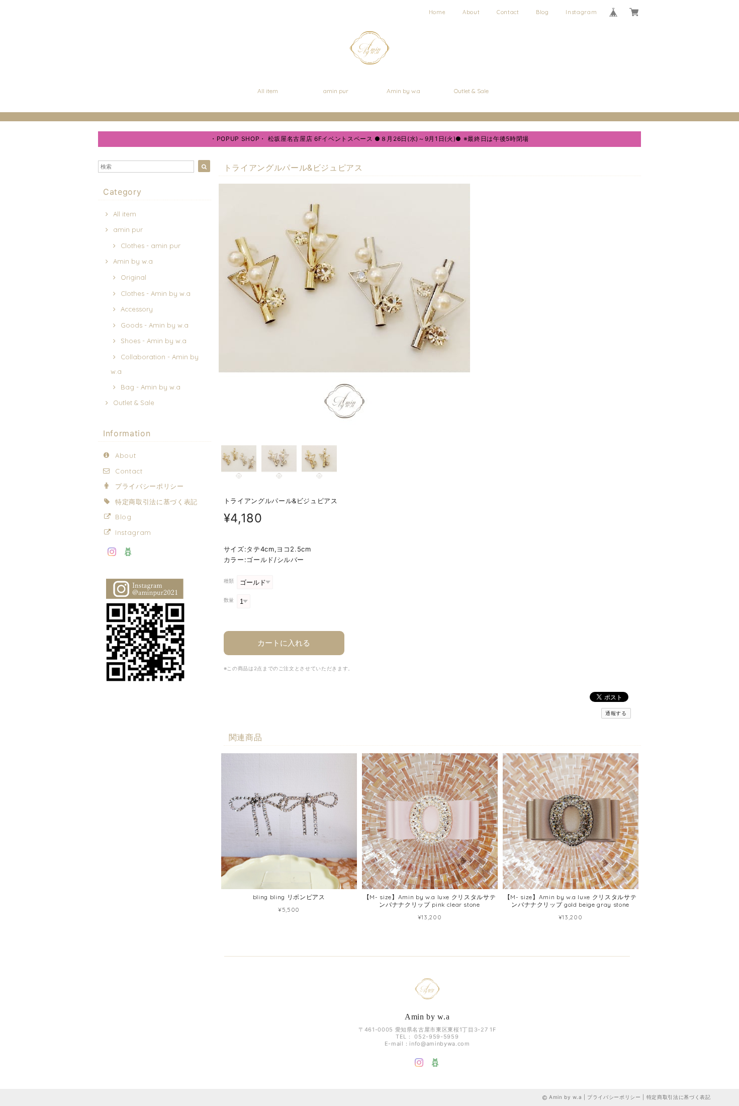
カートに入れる (283, 643)
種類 (229, 581)
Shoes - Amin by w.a (154, 341)
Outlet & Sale (471, 91)
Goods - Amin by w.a (155, 325)
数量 (229, 600)
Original (133, 277)
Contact (508, 12)
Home (437, 12)
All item (267, 91)
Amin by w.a (403, 91)
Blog (542, 12)
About (471, 12)
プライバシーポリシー (149, 486)
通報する (616, 713)
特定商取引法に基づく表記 (156, 502)
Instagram (581, 12)
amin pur (335, 91)
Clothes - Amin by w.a (156, 293)
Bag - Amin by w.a (150, 387)
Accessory (137, 309)
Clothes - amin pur (150, 246)
